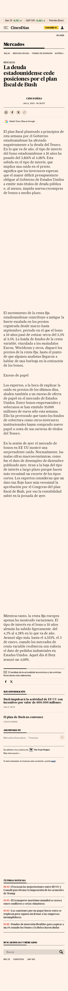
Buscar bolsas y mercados (20, 942)
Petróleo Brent (56, 20)
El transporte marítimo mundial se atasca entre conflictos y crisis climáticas (32, 902)
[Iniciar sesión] (62, 27)
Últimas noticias (15, 880)
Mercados (13, 44)
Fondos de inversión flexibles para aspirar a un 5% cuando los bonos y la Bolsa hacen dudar (33, 926)
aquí (53, 761)
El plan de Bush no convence (23, 717)
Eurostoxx (18, 959)
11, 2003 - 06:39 (34, 103)
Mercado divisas (21, 53)
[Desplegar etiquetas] (62, 737)
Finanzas (33, 737)
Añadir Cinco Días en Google (22, 121)
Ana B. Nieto (9, 707)
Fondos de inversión (42, 53)
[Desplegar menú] (5, 27)
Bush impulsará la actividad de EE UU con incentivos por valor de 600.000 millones (33, 701)
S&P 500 (30, 20)
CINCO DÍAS (34, 98)
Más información (10, 753)
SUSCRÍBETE (51, 27)
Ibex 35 (8, 20)
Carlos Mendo (10, 722)
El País (60, 35)
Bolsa (7, 53)
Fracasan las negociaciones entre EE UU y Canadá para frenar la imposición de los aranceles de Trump (33, 890)
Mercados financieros (14, 737)
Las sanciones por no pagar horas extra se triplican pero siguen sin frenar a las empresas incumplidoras (32, 914)
